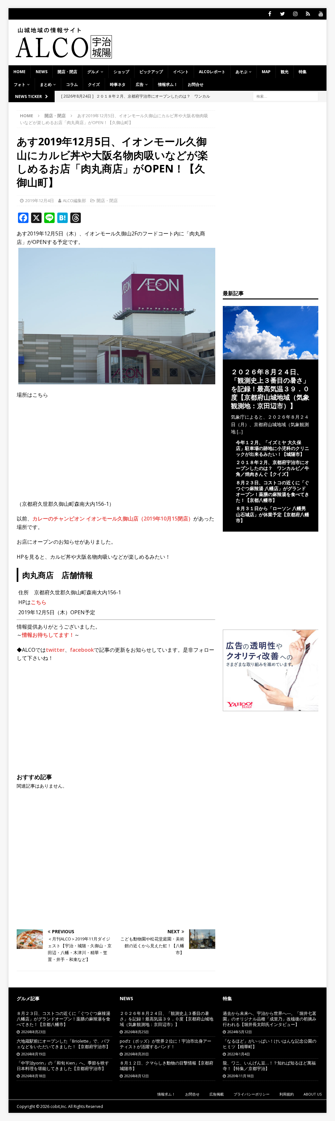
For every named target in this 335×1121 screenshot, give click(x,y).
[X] (282, 14)
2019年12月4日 (39, 200)
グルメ (93, 71)
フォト (20, 84)
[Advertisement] (116, 715)
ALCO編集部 (74, 200)
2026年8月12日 (136, 1075)
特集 (303, 71)
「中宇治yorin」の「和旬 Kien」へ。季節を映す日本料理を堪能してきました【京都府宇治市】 (63, 1065)
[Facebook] (269, 14)
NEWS (41, 71)
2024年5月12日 (239, 1031)
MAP (266, 71)
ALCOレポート (212, 71)
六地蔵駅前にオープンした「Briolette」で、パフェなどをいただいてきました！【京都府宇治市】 (63, 1043)
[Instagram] (295, 14)
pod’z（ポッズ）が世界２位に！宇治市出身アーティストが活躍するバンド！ (165, 1043)
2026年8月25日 (136, 1031)
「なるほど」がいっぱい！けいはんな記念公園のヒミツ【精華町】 (269, 1043)
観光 (285, 71)
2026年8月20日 (136, 1053)
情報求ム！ (168, 84)
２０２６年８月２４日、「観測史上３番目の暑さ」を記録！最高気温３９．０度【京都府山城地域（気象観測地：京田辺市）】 (270, 388)
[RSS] (308, 14)
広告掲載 (216, 1094)
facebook (82, 649)
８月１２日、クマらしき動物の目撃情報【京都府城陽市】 (166, 1065)
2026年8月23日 (33, 1031)
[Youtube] (320, 14)
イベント (181, 71)
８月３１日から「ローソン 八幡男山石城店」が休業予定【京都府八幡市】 (272, 514)
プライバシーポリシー (252, 1094)
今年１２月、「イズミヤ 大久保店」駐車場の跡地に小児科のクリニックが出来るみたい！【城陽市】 (272, 448)
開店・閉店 (67, 71)
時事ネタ (118, 84)
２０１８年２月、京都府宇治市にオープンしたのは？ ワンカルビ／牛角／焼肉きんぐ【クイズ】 (272, 468)
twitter (55, 649)
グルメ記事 (28, 998)
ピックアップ (151, 71)
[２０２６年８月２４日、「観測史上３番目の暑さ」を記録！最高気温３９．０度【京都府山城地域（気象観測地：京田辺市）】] (270, 356)
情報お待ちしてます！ (48, 634)
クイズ (94, 84)
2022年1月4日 (238, 1053)
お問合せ (195, 84)
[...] (240, 431)
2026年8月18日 (33, 1075)
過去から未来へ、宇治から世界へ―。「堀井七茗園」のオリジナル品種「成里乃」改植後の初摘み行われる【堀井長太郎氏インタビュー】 (269, 1018)
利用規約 (286, 1094)
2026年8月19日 (33, 1053)
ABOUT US (313, 1094)
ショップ (121, 71)
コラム (72, 84)
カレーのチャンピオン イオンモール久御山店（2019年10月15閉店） (112, 518)
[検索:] (285, 96)
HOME (19, 71)
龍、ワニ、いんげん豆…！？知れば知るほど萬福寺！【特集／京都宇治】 (269, 1065)
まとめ (46, 84)
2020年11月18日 (240, 1075)
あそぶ (241, 71)
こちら (38, 602)
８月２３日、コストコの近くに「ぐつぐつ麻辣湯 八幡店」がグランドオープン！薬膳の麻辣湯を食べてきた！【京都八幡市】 (272, 491)
